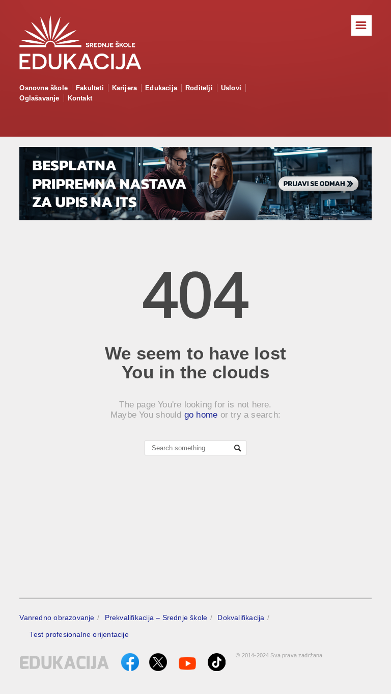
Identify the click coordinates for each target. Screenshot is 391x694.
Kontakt (80, 98)
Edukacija (161, 88)
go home (201, 415)
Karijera (124, 88)
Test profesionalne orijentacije (79, 634)
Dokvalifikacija (240, 617)
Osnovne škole (43, 88)
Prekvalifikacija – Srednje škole (156, 617)
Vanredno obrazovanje (56, 617)
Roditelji (199, 88)
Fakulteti (90, 88)
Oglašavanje (39, 98)
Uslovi (231, 88)
